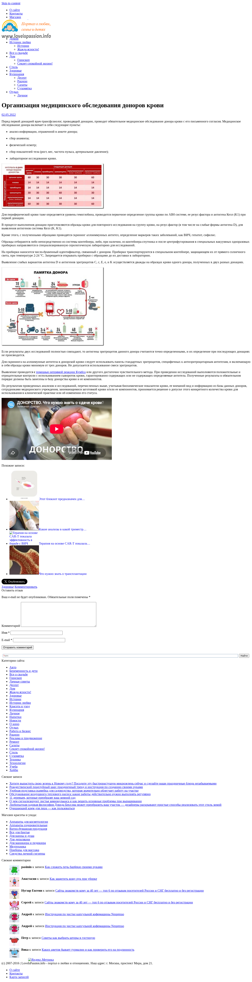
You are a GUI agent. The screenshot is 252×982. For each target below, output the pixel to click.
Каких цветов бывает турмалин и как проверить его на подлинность (88, 949)
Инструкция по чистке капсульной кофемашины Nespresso (84, 914)
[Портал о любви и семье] (26, 32)
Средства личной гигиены (27, 853)
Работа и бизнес (20, 731)
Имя (6, 632)
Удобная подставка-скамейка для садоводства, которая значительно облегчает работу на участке (74, 790)
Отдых (14, 92)
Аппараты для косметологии (28, 821)
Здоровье (15, 70)
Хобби (13, 770)
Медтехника (17, 846)
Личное (22, 95)
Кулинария (16, 74)
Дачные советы (19, 681)
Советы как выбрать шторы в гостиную (68, 937)
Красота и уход (19, 706)
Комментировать (26, 586)
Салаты (22, 84)
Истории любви (20, 42)
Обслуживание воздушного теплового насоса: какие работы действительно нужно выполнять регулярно (80, 794)
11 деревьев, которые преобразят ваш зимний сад (42, 797)
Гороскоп (23, 60)
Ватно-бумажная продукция (28, 828)
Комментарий (11, 625)
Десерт (22, 77)
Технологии (17, 763)
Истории (23, 45)
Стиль (13, 67)
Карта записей (19, 977)
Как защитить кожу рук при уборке (73, 878)
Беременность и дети (23, 671)
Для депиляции (19, 839)
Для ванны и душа (21, 835)
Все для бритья (19, 832)
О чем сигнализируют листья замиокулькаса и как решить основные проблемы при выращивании (75, 801)
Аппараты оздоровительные (28, 825)
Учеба (13, 766)
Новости (15, 720)
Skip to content (11, 3)
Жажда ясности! (28, 49)
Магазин (15, 17)
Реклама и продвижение (25, 738)
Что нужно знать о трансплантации (63, 573)
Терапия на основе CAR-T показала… (64, 543)
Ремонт (14, 741)
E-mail (7, 640)
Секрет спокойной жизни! (35, 63)
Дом (12, 56)
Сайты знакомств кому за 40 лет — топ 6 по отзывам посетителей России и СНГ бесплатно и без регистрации (129, 890)
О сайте (14, 10)
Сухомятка (24, 88)
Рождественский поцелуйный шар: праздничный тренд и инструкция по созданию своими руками (76, 787)
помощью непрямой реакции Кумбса (61, 372)
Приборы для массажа (24, 850)
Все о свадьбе (18, 53)
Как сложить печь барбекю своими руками (74, 867)
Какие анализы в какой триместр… (62, 529)
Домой (14, 38)
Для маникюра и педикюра (27, 843)
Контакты (16, 13)
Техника (15, 759)
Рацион (22, 81)
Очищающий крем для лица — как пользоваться (42, 808)
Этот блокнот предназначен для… (62, 499)
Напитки (15, 717)
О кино (14, 724)
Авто (12, 667)
